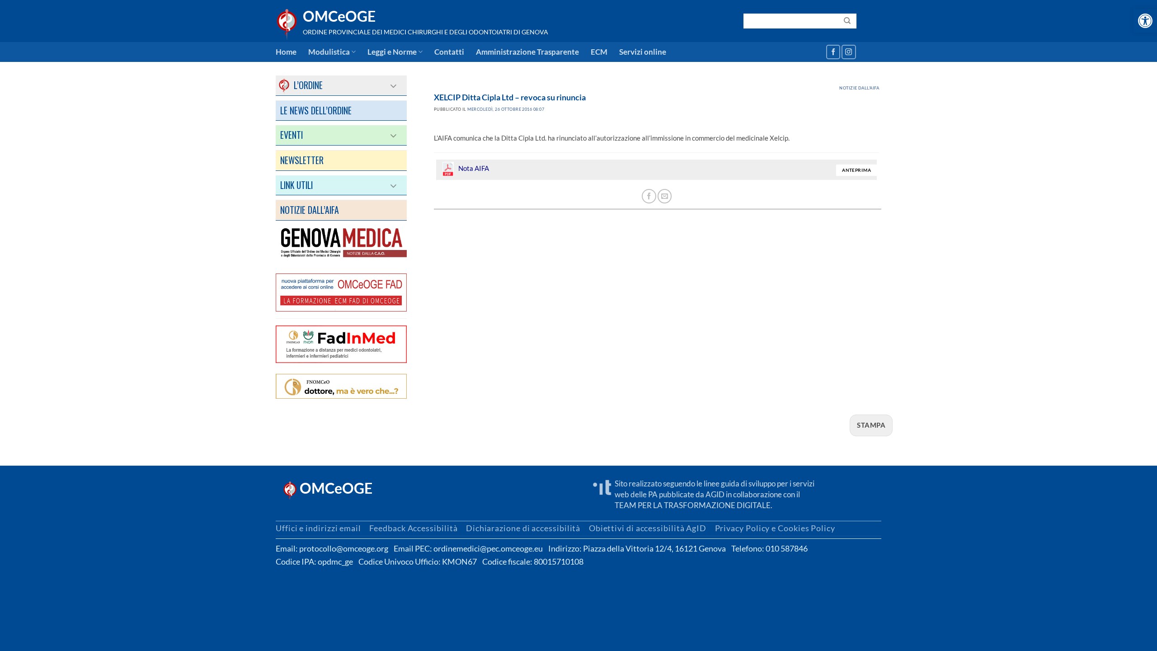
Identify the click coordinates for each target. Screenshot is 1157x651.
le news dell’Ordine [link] (316, 110)
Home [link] (286, 52)
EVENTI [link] (291, 135)
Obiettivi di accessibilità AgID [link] (647, 528)
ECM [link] (599, 52)
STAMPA (871, 425)
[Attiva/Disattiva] (394, 85)
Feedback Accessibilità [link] (413, 528)
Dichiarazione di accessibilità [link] (523, 528)
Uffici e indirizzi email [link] (318, 528)
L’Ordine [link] (301, 85)
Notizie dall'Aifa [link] (859, 87)
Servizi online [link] (642, 52)
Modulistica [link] (329, 52)
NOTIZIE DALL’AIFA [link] (309, 210)
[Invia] (847, 21)
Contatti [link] (449, 52)
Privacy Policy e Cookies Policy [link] (775, 528)
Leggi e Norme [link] (392, 52)
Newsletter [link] (302, 160)
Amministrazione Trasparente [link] (527, 52)
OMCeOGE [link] (339, 16)
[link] (1145, 21)
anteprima (856, 170)
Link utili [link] (296, 185)
